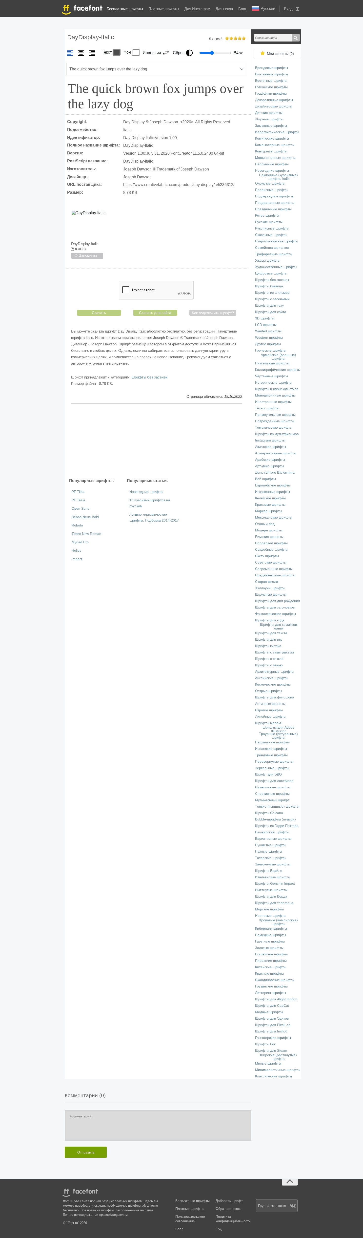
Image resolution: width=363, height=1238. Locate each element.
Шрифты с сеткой (269, 659)
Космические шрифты (273, 684)
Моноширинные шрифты (275, 395)
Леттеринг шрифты (270, 993)
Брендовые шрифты (271, 68)
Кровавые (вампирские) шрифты (278, 922)
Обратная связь (228, 1209)
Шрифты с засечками (272, 299)
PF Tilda (78, 492)
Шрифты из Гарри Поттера (277, 826)
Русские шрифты (268, 222)
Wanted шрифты (268, 331)
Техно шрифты (267, 408)
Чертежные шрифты (271, 376)
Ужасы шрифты (267, 260)
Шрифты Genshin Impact (275, 883)
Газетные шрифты (270, 941)
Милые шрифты (268, 1063)
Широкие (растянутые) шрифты (278, 1057)
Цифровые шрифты (271, 273)
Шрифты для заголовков (275, 607)
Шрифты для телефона (274, 903)
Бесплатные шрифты (125, 9)
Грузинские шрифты (271, 986)
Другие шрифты (268, 344)
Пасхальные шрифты (272, 742)
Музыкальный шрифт (272, 800)
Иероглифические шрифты (277, 132)
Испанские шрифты (271, 749)
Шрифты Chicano (269, 813)
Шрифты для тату (269, 305)
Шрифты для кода (269, 620)
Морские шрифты (269, 909)
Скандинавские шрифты (274, 980)
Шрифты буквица (269, 286)
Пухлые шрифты (268, 851)
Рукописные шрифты (272, 228)
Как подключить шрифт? (213, 313)
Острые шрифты (268, 691)
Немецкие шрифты (270, 935)
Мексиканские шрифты (273, 517)
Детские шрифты (268, 113)
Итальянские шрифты (272, 877)
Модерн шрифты (268, 530)
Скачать (99, 313)
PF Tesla (78, 500)
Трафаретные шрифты (273, 254)
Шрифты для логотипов (274, 781)
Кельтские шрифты (270, 498)
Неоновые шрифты (270, 916)
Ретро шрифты (267, 215)
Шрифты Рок (265, 1044)
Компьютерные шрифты (274, 145)
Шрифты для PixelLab (272, 1025)
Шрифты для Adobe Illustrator (278, 729)
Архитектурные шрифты (274, 671)
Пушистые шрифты (270, 845)
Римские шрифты (269, 537)
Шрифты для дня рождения (277, 601)
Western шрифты (269, 337)
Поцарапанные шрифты (274, 203)
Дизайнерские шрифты (273, 106)
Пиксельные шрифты (272, 363)
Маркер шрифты (268, 511)
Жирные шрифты (269, 119)
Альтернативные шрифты (275, 453)
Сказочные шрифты (271, 235)
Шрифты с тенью (269, 665)
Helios (76, 550)
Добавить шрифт (229, 1201)
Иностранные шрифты (273, 402)
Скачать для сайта (155, 313)
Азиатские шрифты (270, 447)
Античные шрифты (270, 704)
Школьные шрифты (270, 594)
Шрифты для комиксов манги (278, 626)
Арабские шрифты (270, 460)
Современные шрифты (274, 569)
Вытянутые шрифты (271, 890)
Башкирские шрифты (272, 832)
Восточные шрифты (271, 81)
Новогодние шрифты (146, 492)
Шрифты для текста (271, 633)
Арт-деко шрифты (269, 466)
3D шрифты (264, 318)
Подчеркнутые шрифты (274, 196)
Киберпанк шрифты (271, 928)
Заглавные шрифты (271, 125)
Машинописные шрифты (275, 158)
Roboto (77, 525)
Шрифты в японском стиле (277, 389)
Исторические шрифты (273, 382)
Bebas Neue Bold (85, 517)
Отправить (85, 1152)
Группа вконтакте (272, 1206)
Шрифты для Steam (271, 1050)
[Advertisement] (156, 440)
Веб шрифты (265, 479)
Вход (288, 9)
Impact (77, 559)
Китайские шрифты (270, 967)
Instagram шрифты (270, 440)
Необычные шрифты (272, 164)
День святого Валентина (275, 472)
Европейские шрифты (273, 485)
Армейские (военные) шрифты (278, 356)
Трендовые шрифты (271, 755)
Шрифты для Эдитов (272, 1018)
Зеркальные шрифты (272, 768)
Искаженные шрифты (272, 492)
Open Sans (80, 508)
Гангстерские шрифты (273, 1038)
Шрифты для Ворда (271, 896)
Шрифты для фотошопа (274, 697)
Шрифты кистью (268, 646)
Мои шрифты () (280, 54)
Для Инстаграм (197, 9)
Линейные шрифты (270, 716)
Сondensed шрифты (271, 543)
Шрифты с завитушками (274, 652)
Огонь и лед (265, 524)
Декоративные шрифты (274, 100)
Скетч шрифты (267, 556)
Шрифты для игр (268, 639)
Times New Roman (86, 534)
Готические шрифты (271, 87)
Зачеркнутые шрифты (272, 864)
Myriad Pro (80, 542)
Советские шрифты (270, 562)
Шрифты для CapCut (272, 1005)
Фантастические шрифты (275, 614)
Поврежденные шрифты (274, 421)
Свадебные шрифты (271, 549)
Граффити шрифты (271, 93)
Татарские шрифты (270, 858)
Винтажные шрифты (271, 74)
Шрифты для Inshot (271, 1031)
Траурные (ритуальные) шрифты (278, 735)
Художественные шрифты (276, 267)
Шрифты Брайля (268, 871)
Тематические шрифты (273, 427)
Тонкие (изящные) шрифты (277, 806)
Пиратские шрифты (271, 961)
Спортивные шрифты (272, 794)
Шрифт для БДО (268, 774)
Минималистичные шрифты (277, 1070)
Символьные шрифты (272, 787)
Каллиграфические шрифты (278, 370)
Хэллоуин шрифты (270, 588)
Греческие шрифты (270, 350)
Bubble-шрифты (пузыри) (275, 819)
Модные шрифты (269, 1012)
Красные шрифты (269, 973)
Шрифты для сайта (270, 312)
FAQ (219, 1229)
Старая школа (266, 582)
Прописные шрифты (271, 190)
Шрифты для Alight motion (276, 999)
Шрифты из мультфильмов (277, 434)
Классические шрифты (273, 1076)
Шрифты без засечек (149, 377)
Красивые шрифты (270, 504)
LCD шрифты (266, 325)
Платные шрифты (163, 9)
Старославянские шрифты (276, 241)
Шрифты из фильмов (272, 292)
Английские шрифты (271, 678)
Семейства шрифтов (272, 248)
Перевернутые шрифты (274, 761)
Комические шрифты (272, 138)
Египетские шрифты (271, 954)
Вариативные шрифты (273, 838)
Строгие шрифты (269, 710)
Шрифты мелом (268, 723)
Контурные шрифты (271, 151)
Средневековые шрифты (275, 575)
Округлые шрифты (270, 183)
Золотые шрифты (269, 948)
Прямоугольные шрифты (275, 415)
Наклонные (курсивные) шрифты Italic (278, 177)
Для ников (224, 9)
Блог (242, 9)
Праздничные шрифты (273, 209)
